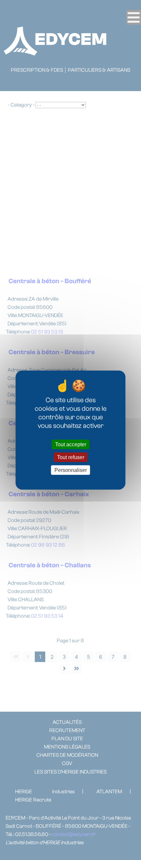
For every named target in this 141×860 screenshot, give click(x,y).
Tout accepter (70, 444)
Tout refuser (70, 457)
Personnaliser (70, 470)
